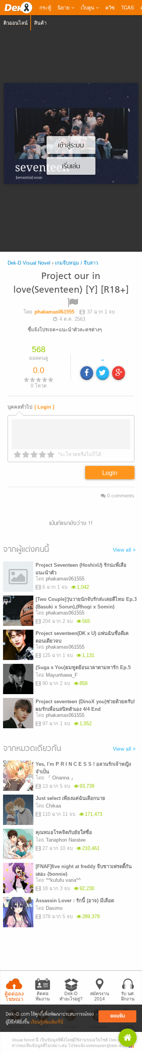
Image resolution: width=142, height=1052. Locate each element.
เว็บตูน (88, 7)
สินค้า (40, 22)
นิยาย (64, 7)
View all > (124, 550)
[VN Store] (128, 1037)
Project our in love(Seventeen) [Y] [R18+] (71, 283)
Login (109, 472)
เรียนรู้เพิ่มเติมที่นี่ (47, 1022)
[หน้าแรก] (18, 7)
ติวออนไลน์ (15, 22)
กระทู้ (45, 7)
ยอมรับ (117, 1016)
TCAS (127, 7)
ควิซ (110, 7)
